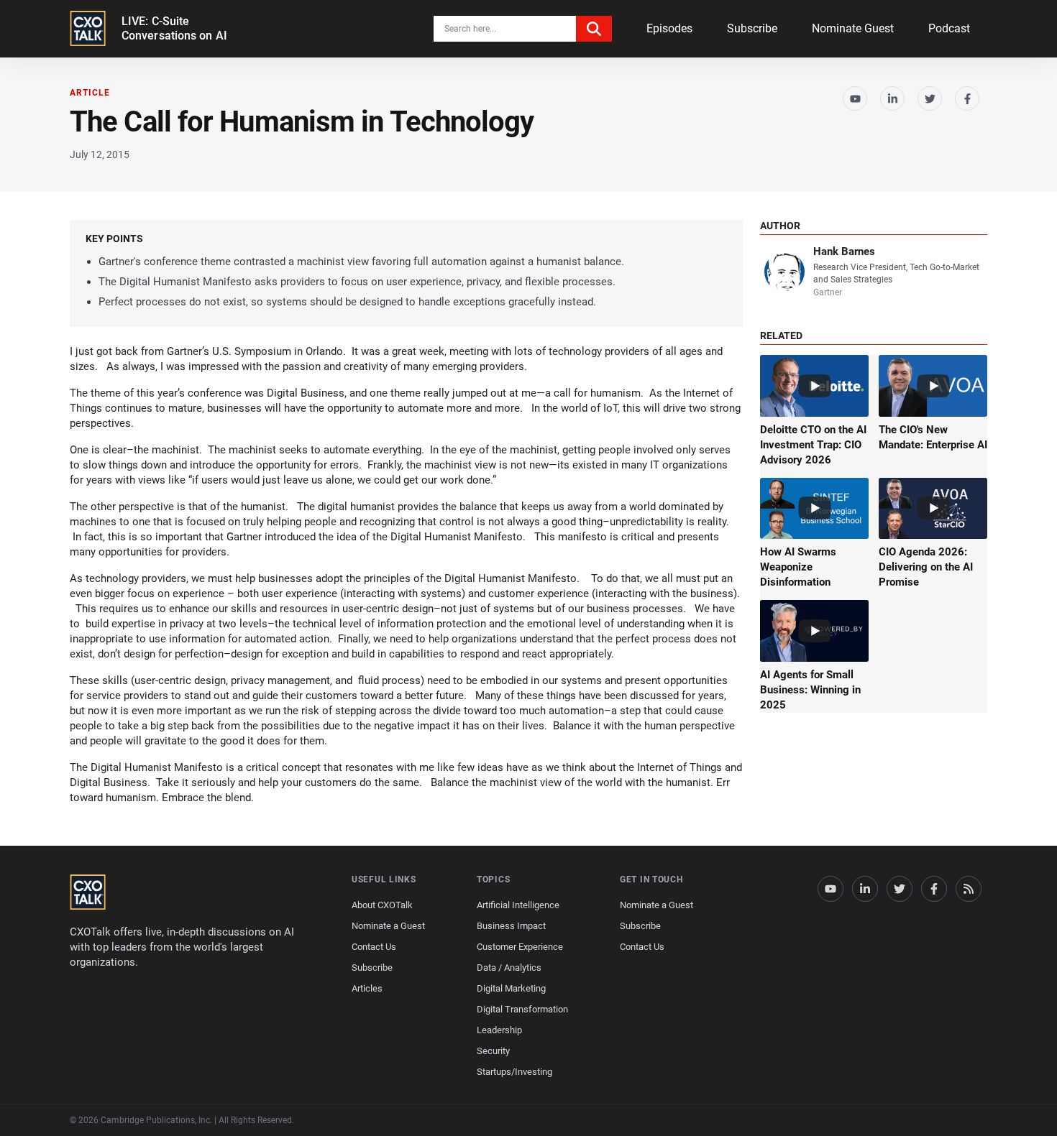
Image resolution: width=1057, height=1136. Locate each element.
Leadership (499, 1030)
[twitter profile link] (899, 889)
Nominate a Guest (388, 925)
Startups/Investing (514, 1071)
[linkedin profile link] (865, 889)
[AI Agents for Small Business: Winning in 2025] (814, 631)
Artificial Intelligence (518, 905)
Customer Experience (520, 946)
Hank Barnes (844, 251)
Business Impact (511, 925)
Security (493, 1050)
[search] (594, 29)
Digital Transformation (522, 1009)
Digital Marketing (511, 988)
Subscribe (752, 28)
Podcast (949, 28)
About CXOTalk (382, 905)
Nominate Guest (853, 28)
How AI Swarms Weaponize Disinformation (798, 566)
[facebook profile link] (934, 889)
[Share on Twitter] (930, 98)
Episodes (669, 28)
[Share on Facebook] (967, 98)
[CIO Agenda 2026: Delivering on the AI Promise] (933, 509)
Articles (367, 988)
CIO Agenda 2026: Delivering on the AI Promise (926, 566)
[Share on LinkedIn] (892, 98)
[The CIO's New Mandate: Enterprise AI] (933, 386)
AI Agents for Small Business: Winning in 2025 (810, 689)
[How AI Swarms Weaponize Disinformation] (814, 509)
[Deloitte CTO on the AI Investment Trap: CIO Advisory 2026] (814, 386)
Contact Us (374, 946)
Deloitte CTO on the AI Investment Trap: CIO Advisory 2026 (813, 444)
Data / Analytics (509, 967)
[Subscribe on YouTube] (855, 98)
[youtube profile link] (830, 889)
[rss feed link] (969, 889)
